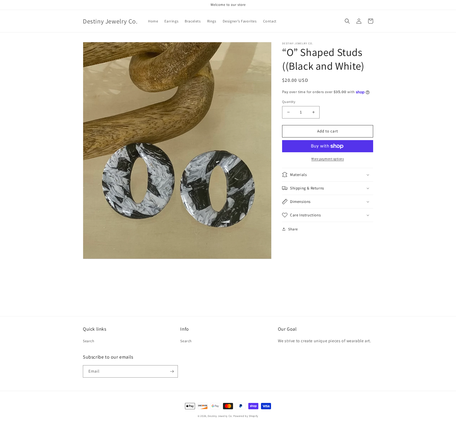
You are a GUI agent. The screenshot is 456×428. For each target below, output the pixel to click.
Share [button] (293, 229)
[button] (347, 21)
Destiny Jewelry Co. (220, 416)
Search (88, 341)
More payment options (327, 159)
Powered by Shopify (246, 416)
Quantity (288, 101)
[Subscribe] (172, 371)
